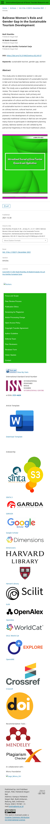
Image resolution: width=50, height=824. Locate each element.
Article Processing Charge (15, 317)
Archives (13, 8)
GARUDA (9, 513)
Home (4, 8)
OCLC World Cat (12, 636)
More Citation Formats (12, 240)
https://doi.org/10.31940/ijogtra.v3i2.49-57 (24, 55)
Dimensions (11, 548)
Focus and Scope (12, 296)
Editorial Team (10, 339)
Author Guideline (11, 333)
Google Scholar (12, 533)
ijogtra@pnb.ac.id (16, 806)
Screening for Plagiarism (14, 312)
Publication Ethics (12, 307)
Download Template (14, 437)
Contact (8, 360)
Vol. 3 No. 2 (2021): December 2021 (31, 8)
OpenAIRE (10, 659)
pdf (7, 206)
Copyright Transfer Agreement (16, 328)
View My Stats (22, 372)
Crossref (9, 689)
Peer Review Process (13, 301)
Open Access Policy (12, 323)
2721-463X (16, 395)
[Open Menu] (2, 2)
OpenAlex (10, 620)
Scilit (8, 604)
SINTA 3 (9, 497)
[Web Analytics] (11, 372)
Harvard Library (12, 583)
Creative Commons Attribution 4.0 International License (17, 818)
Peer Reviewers (11, 344)
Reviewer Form (11, 350)
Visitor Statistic (10, 355)
